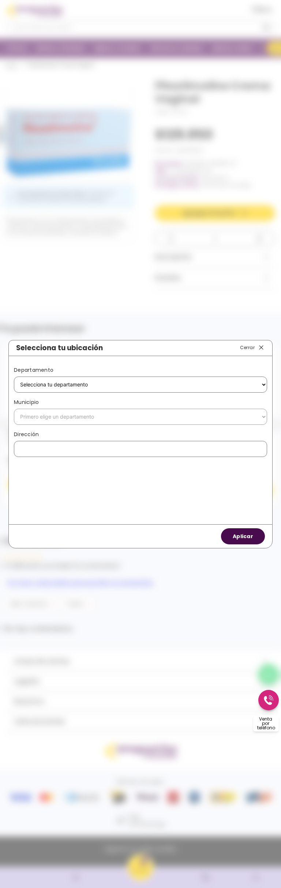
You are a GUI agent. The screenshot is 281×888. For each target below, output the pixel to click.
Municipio (26, 402)
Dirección (26, 434)
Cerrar (247, 347)
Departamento (33, 370)
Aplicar (243, 536)
